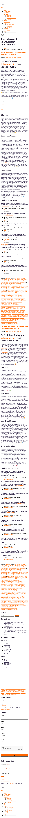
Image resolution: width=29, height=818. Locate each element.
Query (3, 739)
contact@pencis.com (5, 709)
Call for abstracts (10, 24)
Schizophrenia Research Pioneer (11, 318)
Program (6, 14)
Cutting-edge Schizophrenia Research (14, 290)
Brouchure (9, 15)
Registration (6, 12)
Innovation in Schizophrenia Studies (15, 299)
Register (5, 659)
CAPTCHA (4, 745)
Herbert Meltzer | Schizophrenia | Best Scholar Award (13, 53)
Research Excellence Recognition (20, 314)
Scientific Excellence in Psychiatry (18, 319)
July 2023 (6, 653)
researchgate (3, 111)
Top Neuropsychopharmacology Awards (9, 322)
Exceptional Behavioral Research (12, 292)
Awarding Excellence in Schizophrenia (17, 282)
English (8, 32)
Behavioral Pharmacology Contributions (11, 284)
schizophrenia (5, 206)
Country (3, 733)
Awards (5, 20)
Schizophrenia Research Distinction (19, 315)
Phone (3, 727)
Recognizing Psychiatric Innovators (9, 312)
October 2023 (7, 650)
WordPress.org (7, 664)
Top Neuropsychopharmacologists (8, 321)
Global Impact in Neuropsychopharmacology (10, 294)
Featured (6, 28)
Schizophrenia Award (6, 315)
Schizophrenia (8, 64)
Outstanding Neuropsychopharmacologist (13, 306)
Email (3, 721)
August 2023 (7, 651)
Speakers (9, 16)
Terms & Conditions (11, 18)
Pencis (2, 1)
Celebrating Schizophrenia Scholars (9, 288)
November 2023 (7, 649)
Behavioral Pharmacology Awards (9, 283)
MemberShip (7, 22)
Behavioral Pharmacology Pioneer (14, 286)
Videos (8, 30)
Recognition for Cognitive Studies (17, 311)
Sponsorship (9, 26)
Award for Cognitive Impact (7, 280)
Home (5, 10)
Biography (8, 278)
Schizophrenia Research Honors (8, 316)
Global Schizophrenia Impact (15, 296)
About (5, 23)
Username (5, 764)
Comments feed (7, 663)
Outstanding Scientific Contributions (14, 308)
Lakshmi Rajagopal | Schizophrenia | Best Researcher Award (14, 327)
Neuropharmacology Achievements (9, 303)
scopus (2, 104)
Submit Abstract (7, 11)
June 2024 (6, 643)
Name (3, 715)
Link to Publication (8, 479)
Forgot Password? (5, 781)
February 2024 (7, 645)
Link (5, 209)
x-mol (2, 109)
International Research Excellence (9, 300)
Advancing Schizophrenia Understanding (17, 279)
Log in (5, 660)
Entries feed (6, 662)
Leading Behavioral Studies (15, 302)
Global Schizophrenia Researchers (13, 297)
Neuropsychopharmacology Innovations (10, 306)
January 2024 (7, 646)
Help (5, 31)
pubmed (2, 106)
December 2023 (7, 647)
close (2, 7)
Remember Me (5, 773)
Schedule (9, 19)
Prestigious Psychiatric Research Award (10, 310)
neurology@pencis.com (6, 705)
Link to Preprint (7, 498)
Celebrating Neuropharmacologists (19, 287)
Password (5, 768)
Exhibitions (9, 27)
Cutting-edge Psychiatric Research (15, 290)
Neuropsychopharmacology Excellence (10, 304)
